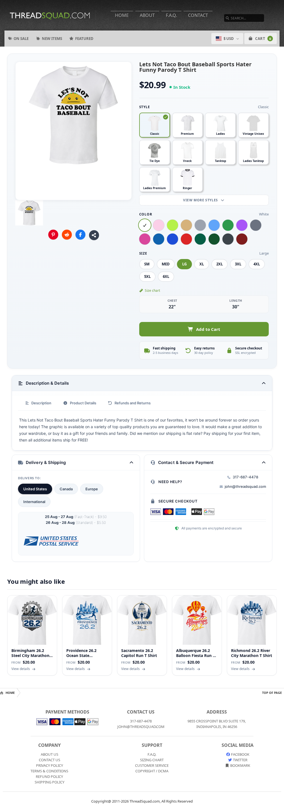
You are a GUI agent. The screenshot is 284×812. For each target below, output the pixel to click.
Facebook (239, 754)
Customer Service (152, 765)
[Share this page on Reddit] (67, 235)
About (147, 15)
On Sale (21, 38)
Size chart (152, 290)
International (34, 501)
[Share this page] (94, 235)
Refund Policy (49, 776)
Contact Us (49, 759)
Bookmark (239, 765)
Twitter (239, 759)
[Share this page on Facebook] (80, 235)
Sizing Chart (152, 759)
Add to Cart (208, 329)
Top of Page (272, 693)
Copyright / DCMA (151, 770)
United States (35, 489)
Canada (66, 489)
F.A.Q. (171, 15)
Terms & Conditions (49, 770)
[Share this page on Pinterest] (53, 235)
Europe (91, 489)
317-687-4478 (245, 477)
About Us (49, 754)
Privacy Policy (49, 765)
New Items (52, 38)
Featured (84, 38)
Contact (198, 15)
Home (122, 15)
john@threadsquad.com (245, 486)
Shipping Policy (49, 782)
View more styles (201, 200)
